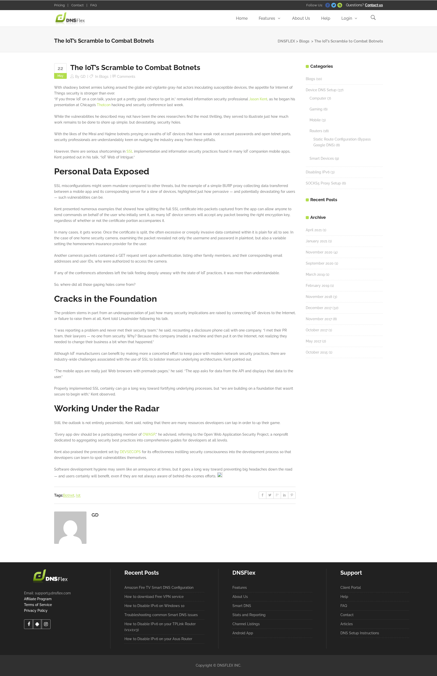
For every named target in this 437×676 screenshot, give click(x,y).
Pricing (59, 5)
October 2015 (317, 352)
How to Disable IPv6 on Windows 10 (154, 606)
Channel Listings (246, 624)
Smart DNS (241, 606)
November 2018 (319, 297)
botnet (68, 495)
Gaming (316, 109)
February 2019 (317, 286)
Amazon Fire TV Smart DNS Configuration (158, 588)
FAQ (93, 5)
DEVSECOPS (130, 452)
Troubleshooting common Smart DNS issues (161, 615)
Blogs (304, 41)
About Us (240, 597)
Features (239, 588)
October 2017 (316, 330)
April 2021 (314, 230)
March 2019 (315, 274)
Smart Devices (322, 158)
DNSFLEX (286, 41)
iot (78, 495)
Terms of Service (38, 605)
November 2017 (319, 319)
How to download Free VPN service (154, 597)
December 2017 (319, 308)
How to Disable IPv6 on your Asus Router (158, 639)
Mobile (315, 120)
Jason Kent (258, 99)
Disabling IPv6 (318, 172)
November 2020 (319, 252)
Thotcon (104, 105)
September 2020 (320, 263)
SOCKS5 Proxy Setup (323, 183)
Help (344, 597)
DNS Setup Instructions (359, 633)
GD (82, 77)
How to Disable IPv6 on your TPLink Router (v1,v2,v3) (160, 627)
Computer (318, 98)
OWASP (149, 434)
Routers (316, 131)
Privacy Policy (36, 611)
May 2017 (313, 341)
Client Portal (350, 588)
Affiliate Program (38, 599)
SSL (129, 151)
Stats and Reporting (249, 615)
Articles (346, 624)
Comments (126, 77)
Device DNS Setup (321, 90)
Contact (77, 5)
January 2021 (316, 241)
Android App (242, 633)
